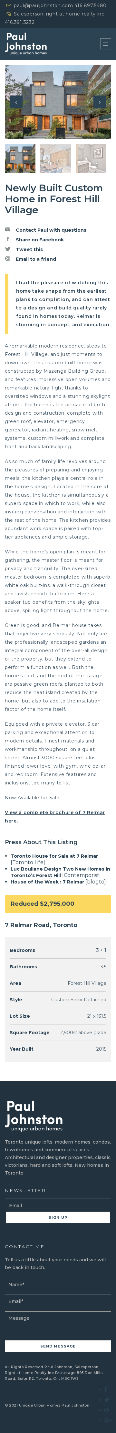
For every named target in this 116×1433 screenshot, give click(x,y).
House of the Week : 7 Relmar (47, 882)
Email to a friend (35, 259)
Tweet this (29, 249)
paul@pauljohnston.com (43, 5)
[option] (58, 102)
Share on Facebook (39, 240)
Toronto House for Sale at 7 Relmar (54, 856)
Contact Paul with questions (50, 230)
